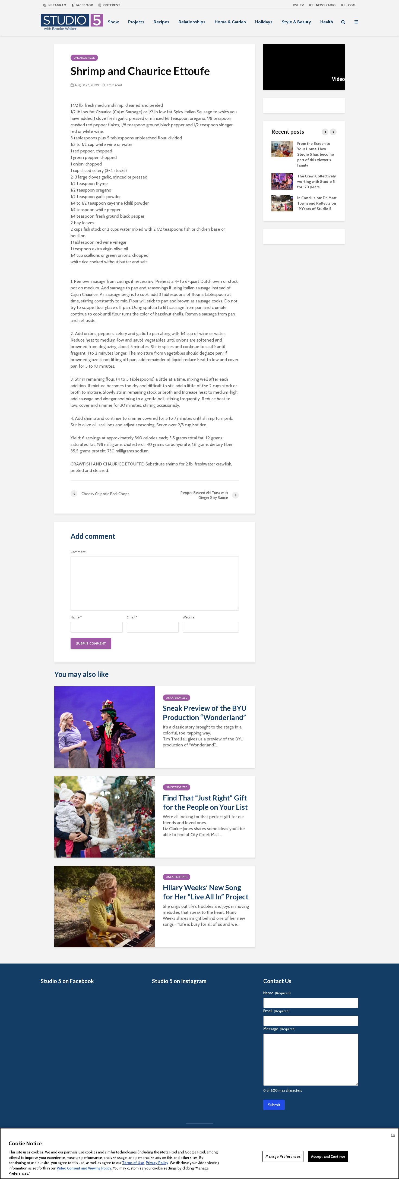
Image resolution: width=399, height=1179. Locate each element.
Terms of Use (133, 1163)
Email (132, 617)
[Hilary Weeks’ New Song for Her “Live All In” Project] (104, 906)
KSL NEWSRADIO (322, 5)
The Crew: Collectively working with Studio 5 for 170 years (316, 181)
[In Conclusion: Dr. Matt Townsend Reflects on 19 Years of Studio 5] (282, 202)
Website (188, 617)
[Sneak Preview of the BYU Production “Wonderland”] (104, 726)
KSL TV (298, 5)
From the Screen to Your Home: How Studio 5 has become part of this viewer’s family (315, 154)
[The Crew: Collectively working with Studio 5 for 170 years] (282, 181)
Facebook (84, 5)
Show (113, 21)
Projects (136, 21)
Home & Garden (230, 21)
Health (326, 21)
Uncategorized (84, 58)
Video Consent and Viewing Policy (84, 1168)
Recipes (161, 21)
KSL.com (348, 5)
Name (76, 617)
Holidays (264, 21)
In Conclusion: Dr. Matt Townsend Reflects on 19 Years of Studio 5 (317, 203)
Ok (393, 1135)
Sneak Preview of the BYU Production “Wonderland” (204, 713)
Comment (78, 551)
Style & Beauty (296, 21)
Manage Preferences (282, 1156)
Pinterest (111, 5)
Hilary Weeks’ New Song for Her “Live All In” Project (206, 892)
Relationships (192, 21)
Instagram (56, 5)
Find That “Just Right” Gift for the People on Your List (205, 802)
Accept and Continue (328, 1156)
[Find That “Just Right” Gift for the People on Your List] (104, 816)
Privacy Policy (157, 1163)
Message (279, 1028)
